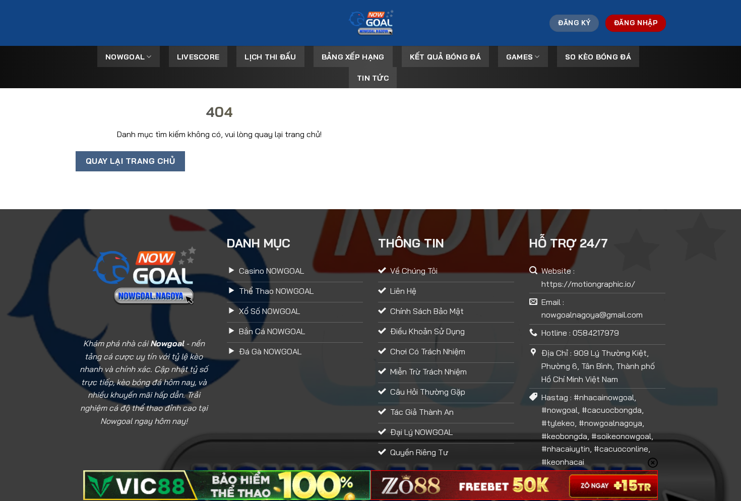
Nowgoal (125, 56)
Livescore (198, 56)
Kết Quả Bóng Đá (445, 56)
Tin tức (373, 78)
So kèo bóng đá (598, 56)
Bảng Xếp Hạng (353, 56)
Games (519, 56)
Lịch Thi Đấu (270, 56)
